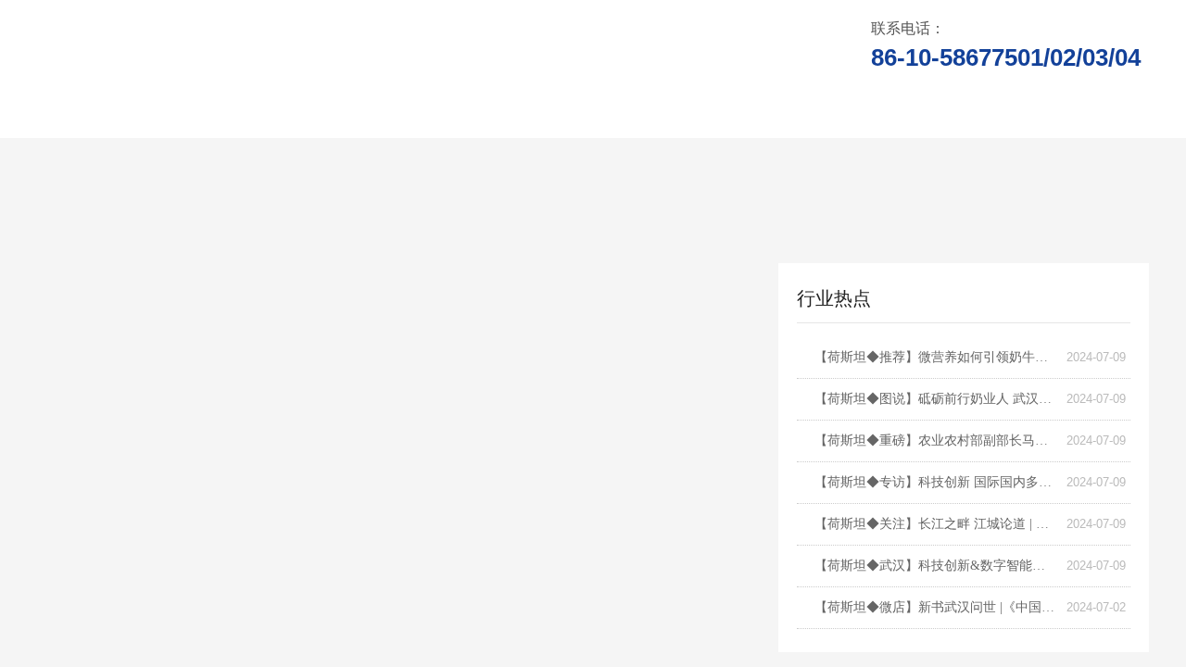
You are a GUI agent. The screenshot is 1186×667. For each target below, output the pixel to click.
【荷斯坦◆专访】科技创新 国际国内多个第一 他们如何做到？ (935, 482)
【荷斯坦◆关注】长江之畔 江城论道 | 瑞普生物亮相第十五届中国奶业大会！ (935, 524)
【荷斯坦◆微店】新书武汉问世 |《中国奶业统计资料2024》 (935, 607)
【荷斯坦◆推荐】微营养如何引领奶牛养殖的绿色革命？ (935, 357)
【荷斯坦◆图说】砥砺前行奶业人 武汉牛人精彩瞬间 (935, 399)
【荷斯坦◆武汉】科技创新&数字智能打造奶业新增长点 (935, 566)
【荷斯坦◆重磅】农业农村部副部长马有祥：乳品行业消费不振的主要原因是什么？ (935, 440)
